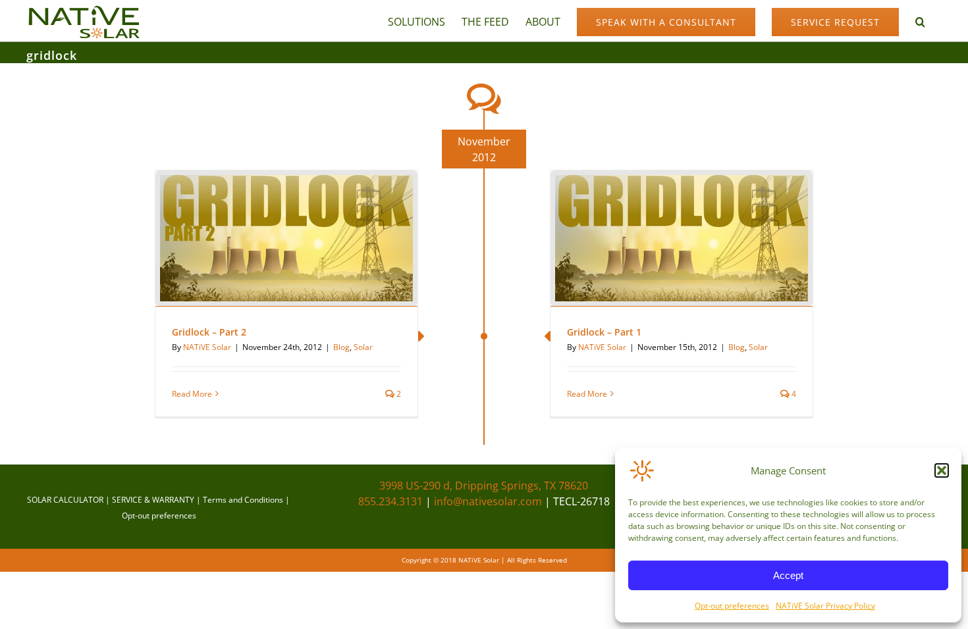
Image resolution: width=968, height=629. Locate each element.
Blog (341, 347)
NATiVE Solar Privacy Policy (825, 605)
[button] (941, 470)
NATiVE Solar (207, 347)
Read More (192, 393)
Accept (788, 575)
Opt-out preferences (732, 605)
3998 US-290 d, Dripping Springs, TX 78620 (483, 485)
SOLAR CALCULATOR (65, 499)
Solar (363, 347)
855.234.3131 (390, 501)
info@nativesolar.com (488, 501)
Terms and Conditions (243, 499)
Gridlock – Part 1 (604, 332)
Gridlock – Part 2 (209, 332)
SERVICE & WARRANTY (153, 499)
